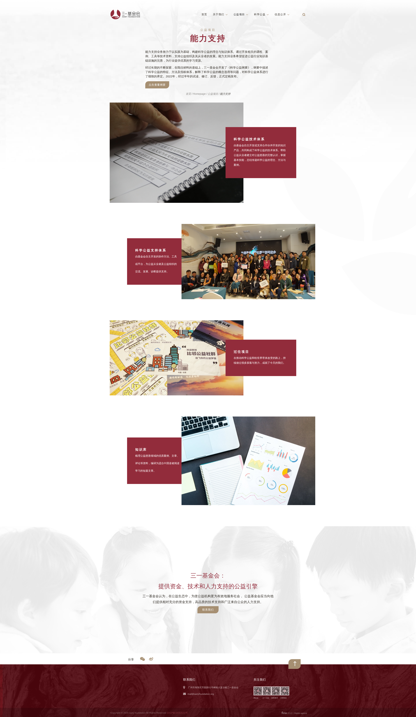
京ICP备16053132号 (177, 712)
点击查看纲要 (157, 84)
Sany (125, 14)
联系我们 (208, 609)
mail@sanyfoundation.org (201, 694)
